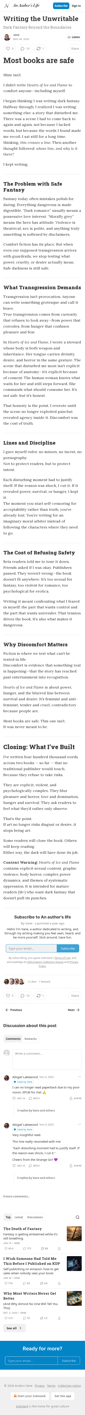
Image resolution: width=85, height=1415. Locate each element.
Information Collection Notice (45, 962)
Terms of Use (62, 958)
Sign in (76, 6)
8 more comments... (16, 1196)
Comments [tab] (13, 1039)
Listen (76, 37)
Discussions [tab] (35, 1217)
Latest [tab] (19, 1217)
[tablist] (21, 1039)
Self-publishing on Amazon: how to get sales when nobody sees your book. (31, 1271)
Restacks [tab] (31, 1039)
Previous (16, 1010)
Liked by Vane (24, 1081)
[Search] (77, 1217)
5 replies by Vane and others (36, 1178)
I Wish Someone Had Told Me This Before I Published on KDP (31, 1261)
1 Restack (44, 981)
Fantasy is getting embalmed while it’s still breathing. (30, 1236)
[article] (42, 1238)
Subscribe (61, 6)
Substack (22, 1406)
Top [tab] (8, 1217)
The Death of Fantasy (22, 1228)
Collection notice (69, 1386)
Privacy (40, 1386)
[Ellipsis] (79, 1076)
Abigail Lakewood (25, 1077)
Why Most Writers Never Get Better (29, 1296)
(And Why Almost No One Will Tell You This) (30, 1306)
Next (71, 1010)
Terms (51, 1386)
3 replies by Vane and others (36, 1110)
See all (12, 1328)
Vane (16, 35)
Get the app (62, 1396)
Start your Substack (32, 1396)
